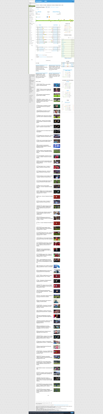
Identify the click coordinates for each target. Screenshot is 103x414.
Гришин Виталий (55, 39)
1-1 (73, 45)
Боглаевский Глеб (55, 48)
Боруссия (32, 63)
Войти (73, 1)
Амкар (62, 54)
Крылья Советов (32, 51)
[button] (40, 7)
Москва (39, 11)
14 (61, 54)
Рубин (30, 56)
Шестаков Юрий (55, 49)
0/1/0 (72, 45)
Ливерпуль (30, 65)
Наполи (32, 68)
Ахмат (32, 47)
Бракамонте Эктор (41, 39)
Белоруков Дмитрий (55, 29)
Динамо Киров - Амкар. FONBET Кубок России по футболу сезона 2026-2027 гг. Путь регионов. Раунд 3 (41, 75)
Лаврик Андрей (55, 38)
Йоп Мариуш (40, 28)
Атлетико (32, 61)
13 (61, 53)
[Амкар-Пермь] (60, 12)
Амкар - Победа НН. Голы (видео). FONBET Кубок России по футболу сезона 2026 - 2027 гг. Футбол (54, 75)
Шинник (63, 51)
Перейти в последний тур (68, 58)
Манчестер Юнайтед (34, 65)
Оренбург (30, 53)
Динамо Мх (30, 49)
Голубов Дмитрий (41, 49)
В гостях (73, 37)
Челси (34, 70)
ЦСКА (32, 58)
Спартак (32, 56)
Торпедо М (63, 53)
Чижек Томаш (40, 33)
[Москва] (36, 12)
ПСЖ (34, 68)
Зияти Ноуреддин (55, 34)
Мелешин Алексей (41, 34)
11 (61, 51)
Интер (34, 63)
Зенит (34, 49)
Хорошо (72, 412)
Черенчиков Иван (55, 28)
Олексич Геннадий (55, 33)
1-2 (73, 52)
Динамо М (32, 49)
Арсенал (30, 61)
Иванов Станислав (41, 43)
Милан (30, 68)
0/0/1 (72, 52)
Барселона (30, 63)
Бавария (34, 61)
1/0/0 (72, 42)
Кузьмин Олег (40, 29)
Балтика (34, 47)
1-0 (73, 42)
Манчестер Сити (32, 65)
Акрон (30, 47)
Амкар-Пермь (56, 11)
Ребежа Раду (40, 38)
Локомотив (34, 51)
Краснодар (30, 51)
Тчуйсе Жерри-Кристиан (41, 48)
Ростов (32, 53)
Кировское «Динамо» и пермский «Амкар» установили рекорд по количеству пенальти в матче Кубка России (41, 68)
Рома (32, 70)
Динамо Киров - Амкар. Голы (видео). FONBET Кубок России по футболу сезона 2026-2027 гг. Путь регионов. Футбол (54, 67)
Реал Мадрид (30, 70)
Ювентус (32, 72)
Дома (70, 37)
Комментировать (48, 60)
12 (61, 52)
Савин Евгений (55, 43)
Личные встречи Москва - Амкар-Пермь (68, 70)
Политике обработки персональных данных (54, 412)
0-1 (73, 54)
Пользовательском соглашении (64, 412)
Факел (34, 56)
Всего (68, 37)
